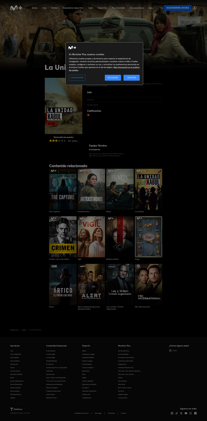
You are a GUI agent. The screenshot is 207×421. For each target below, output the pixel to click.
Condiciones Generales (125, 361)
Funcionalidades (123, 354)
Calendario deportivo (73, 8)
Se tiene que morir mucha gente (56, 367)
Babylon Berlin (112, 259)
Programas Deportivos (53, 391)
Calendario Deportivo (89, 391)
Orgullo (12, 398)
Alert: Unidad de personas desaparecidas (89, 308)
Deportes (102, 8)
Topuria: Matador (87, 381)
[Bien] (59, 140)
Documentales (137, 8)
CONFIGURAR (77, 77)
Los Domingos (50, 357)
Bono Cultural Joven (124, 388)
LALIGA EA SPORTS (88, 357)
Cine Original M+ (15, 354)
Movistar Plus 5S (51, 398)
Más (151, 8)
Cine (44, 8)
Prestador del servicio (81, 413)
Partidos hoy (86, 394)
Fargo (137, 259)
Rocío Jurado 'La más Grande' (56, 378)
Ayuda (175, 350)
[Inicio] (16, 8)
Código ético (122, 364)
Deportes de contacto (89, 384)
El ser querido (50, 351)
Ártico (51, 307)
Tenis (90, 8)
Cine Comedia (15, 361)
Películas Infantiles (16, 374)
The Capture (54, 211)
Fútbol (55, 8)
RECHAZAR (113, 77)
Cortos (12, 367)
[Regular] (56, 140)
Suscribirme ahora (177, 7)
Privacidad (111, 413)
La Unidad (139, 211)
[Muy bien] (62, 140)
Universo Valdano (88, 367)
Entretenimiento (15, 394)
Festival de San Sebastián (54, 384)
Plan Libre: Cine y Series (126, 374)
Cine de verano (15, 371)
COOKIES (123, 413)
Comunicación (122, 398)
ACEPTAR (131, 77)
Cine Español (14, 357)
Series (35, 8)
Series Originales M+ (16, 381)
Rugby (84, 378)
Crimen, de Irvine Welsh (59, 259)
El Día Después (87, 364)
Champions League (88, 354)
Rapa (108, 211)
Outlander (49, 371)
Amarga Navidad (51, 361)
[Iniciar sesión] (195, 8)
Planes (120, 378)
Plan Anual (121, 384)
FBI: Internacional (142, 307)
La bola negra (50, 354)
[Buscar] (162, 8)
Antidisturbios (83, 211)
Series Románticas (16, 384)
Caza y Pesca (50, 394)
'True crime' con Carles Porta (55, 381)
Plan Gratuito (118, 8)
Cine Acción (14, 364)
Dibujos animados (52, 388)
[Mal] (53, 140)
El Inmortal (49, 364)
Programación (86, 398)
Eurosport (85, 388)
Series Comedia (15, 388)
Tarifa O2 (121, 391)
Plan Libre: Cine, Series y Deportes (129, 371)
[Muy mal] (50, 140)
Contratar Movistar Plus (125, 367)
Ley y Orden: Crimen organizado (115, 308)
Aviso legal (98, 413)
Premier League (87, 361)
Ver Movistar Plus (123, 351)
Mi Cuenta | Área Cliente (126, 357)
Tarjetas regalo (123, 394)
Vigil (79, 259)
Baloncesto (85, 371)
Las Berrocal (50, 374)
